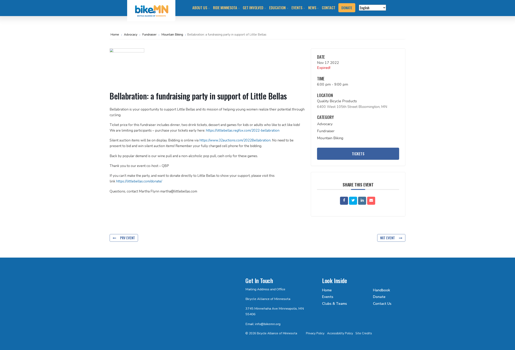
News (312, 7)
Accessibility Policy (340, 333)
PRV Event (127, 237)
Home (115, 35)
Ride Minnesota (225, 7)
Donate (379, 296)
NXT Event (387, 237)
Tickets (358, 153)
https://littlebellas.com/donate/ (139, 181)
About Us (199, 7)
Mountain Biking (172, 35)
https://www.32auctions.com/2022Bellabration (235, 140)
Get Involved (253, 7)
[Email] (371, 201)
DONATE (346, 7)
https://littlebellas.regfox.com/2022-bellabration (242, 130)
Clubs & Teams (334, 303)
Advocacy (130, 35)
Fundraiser (149, 35)
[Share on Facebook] (344, 201)
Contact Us (382, 303)
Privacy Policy (315, 333)
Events (296, 7)
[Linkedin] (362, 201)
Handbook (381, 290)
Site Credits (363, 333)
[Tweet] (353, 201)
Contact (328, 7)
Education (277, 7)
